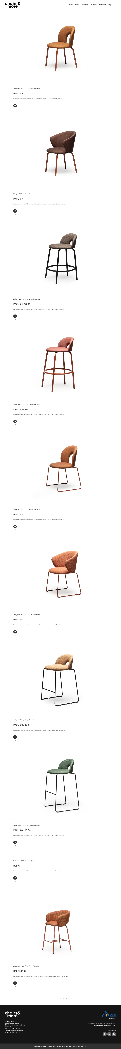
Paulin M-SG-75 (21, 409)
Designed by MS (82, 1046)
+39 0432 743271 (14, 1029)
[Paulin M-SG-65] (60, 259)
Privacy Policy (52, 1046)
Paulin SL (18, 514)
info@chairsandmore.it (16, 1030)
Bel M (16, 866)
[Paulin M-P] (60, 153)
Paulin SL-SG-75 (22, 830)
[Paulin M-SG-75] (60, 364)
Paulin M (18, 94)
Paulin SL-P (19, 620)
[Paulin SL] (60, 469)
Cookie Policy (61, 1046)
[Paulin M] (60, 48)
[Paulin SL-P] (60, 574)
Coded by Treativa (71, 1046)
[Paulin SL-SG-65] (60, 680)
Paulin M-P (19, 199)
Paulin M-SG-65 (21, 304)
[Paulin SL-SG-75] (60, 785)
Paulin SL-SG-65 (22, 725)
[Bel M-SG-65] (60, 926)
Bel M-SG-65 (19, 971)
